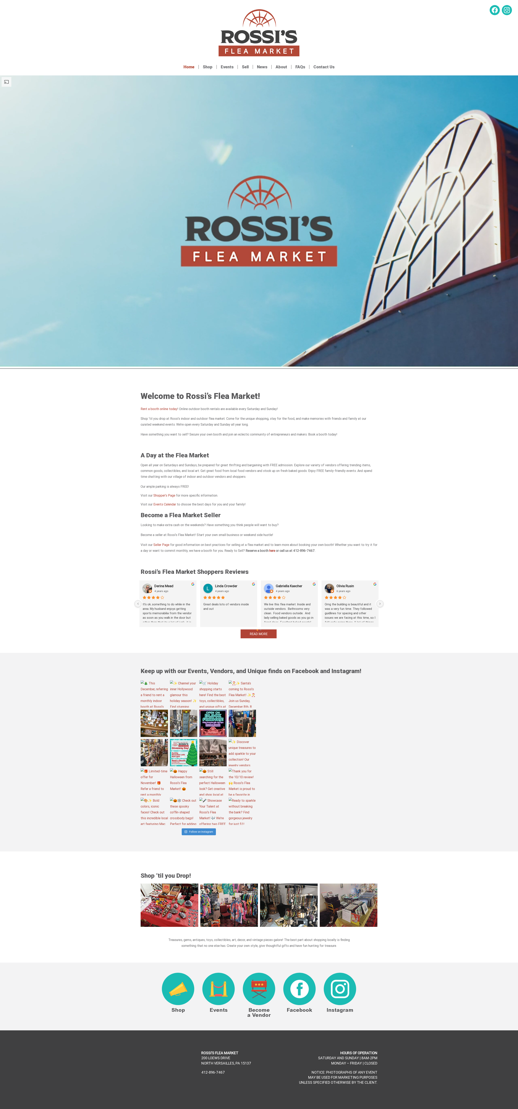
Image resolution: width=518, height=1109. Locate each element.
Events (227, 67)
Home (189, 67)
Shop (207, 67)
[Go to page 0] (257, 630)
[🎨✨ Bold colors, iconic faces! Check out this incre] (154, 811)
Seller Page (161, 545)
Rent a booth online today (159, 409)
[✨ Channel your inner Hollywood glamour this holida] (183, 694)
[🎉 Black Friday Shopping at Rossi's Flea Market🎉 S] (213, 723)
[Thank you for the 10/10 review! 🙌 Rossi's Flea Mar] (242, 782)
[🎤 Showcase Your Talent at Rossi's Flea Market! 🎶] (213, 811)
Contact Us (323, 67)
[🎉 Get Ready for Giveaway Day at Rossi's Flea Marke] (183, 752)
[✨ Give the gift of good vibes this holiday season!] (154, 723)
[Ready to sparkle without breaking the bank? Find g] (242, 811)
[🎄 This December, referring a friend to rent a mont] (154, 694)
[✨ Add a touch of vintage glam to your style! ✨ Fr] (213, 752)
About (281, 67)
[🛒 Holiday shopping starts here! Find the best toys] (213, 694)
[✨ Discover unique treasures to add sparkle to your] (242, 752)
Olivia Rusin (345, 586)
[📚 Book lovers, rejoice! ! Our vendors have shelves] (154, 752)
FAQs (300, 67)
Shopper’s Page (164, 495)
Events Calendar (164, 504)
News (262, 67)
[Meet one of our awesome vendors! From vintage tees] (242, 723)
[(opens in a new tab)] (287, 683)
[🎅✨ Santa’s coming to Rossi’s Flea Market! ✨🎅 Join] (242, 694)
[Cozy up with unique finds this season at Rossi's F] (183, 723)
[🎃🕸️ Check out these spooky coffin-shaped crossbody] (183, 811)
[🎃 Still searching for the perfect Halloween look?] (213, 782)
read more (258, 634)
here (272, 551)
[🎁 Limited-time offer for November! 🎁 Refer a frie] (154, 782)
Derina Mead (163, 586)
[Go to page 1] (260, 630)
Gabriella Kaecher (289, 586)
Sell (245, 67)
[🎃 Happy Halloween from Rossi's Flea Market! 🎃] (183, 782)
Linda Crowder (226, 586)
